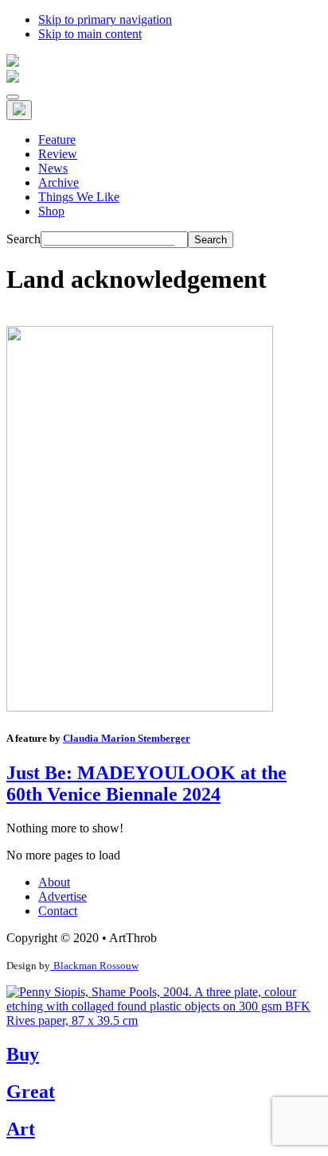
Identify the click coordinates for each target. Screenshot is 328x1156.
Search (23, 239)
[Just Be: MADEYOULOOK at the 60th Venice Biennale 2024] (139, 707)
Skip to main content (90, 34)
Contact (57, 910)
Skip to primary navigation (105, 19)
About (54, 882)
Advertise (62, 896)
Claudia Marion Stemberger (126, 738)
